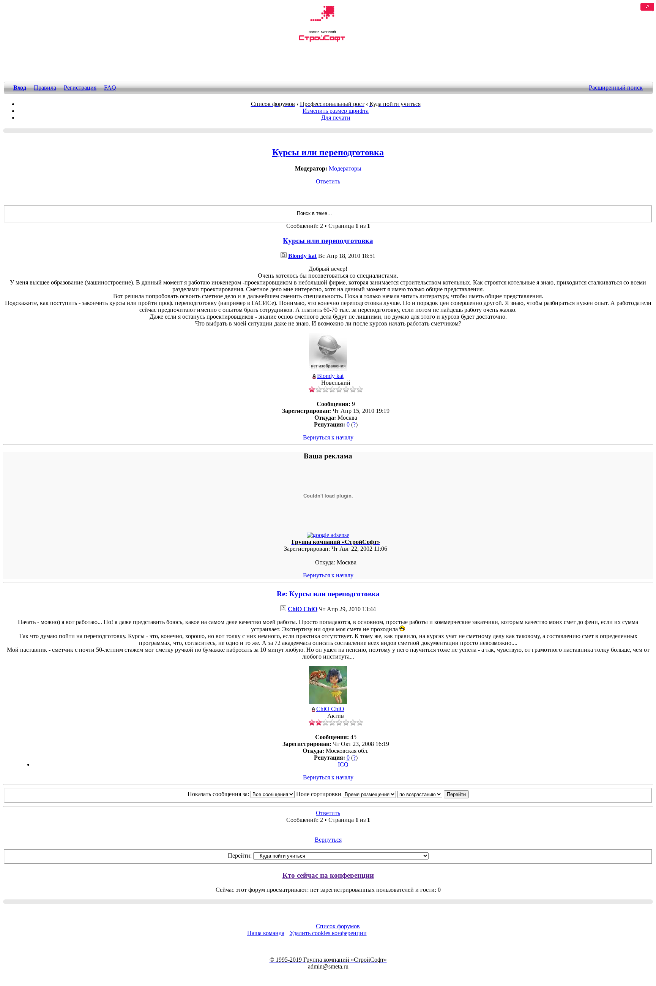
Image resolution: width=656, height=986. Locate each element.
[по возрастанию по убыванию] (433, 794)
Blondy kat (302, 256)
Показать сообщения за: (219, 794)
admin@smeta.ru (328, 966)
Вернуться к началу (328, 437)
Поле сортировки (319, 794)
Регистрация (80, 87)
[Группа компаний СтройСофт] (322, 40)
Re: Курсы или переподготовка (328, 594)
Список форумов (338, 926)
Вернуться (328, 839)
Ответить (328, 181)
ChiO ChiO (302, 609)
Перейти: (240, 855)
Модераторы (345, 168)
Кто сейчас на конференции (328, 875)
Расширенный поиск (616, 87)
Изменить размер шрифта (336, 110)
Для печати (335, 117)
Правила (45, 87)
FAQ (110, 87)
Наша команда (265, 933)
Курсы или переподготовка (328, 152)
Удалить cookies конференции (328, 933)
